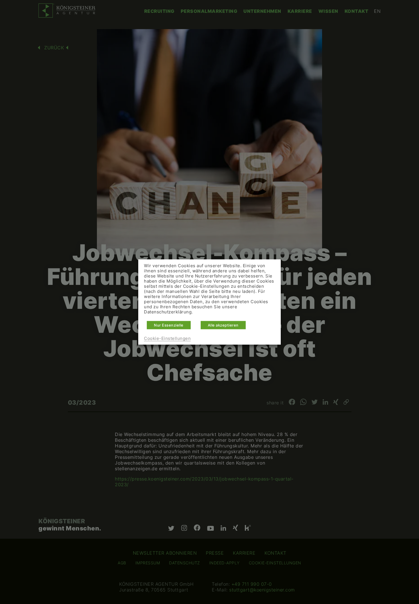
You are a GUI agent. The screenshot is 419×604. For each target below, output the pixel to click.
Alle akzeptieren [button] (223, 325)
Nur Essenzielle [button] (169, 325)
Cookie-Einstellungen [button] (167, 338)
